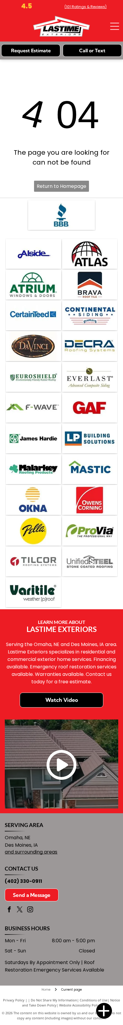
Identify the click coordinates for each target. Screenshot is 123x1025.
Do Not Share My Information (54, 1000)
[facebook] (9, 910)
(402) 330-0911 (23, 881)
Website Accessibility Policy (80, 1005)
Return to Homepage (61, 186)
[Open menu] (114, 26)
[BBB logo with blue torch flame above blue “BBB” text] (61, 215)
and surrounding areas (31, 851)
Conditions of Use (93, 1000)
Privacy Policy (13, 1000)
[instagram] (30, 910)
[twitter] (19, 910)
